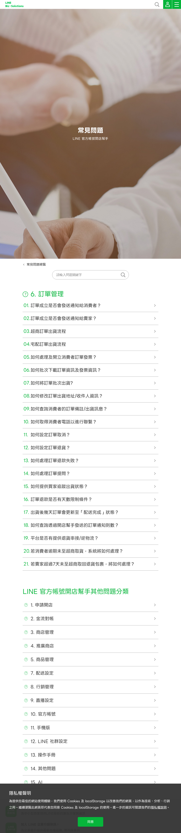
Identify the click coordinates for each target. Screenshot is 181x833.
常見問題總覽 (36, 264)
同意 (90, 821)
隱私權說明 (159, 807)
